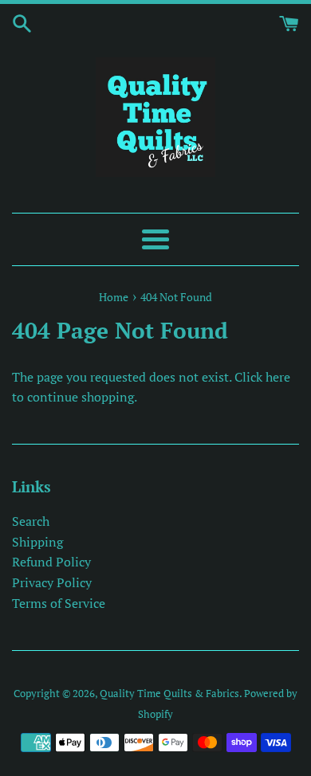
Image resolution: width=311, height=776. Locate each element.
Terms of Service (58, 603)
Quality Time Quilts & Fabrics (169, 693)
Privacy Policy (52, 582)
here (278, 377)
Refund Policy (51, 561)
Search (30, 521)
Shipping (37, 542)
